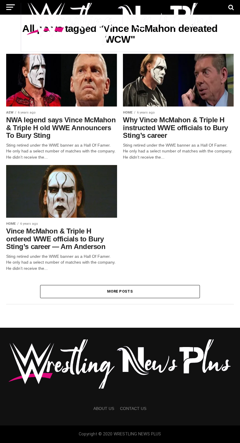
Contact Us (133, 408)
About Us (103, 408)
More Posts (120, 291)
